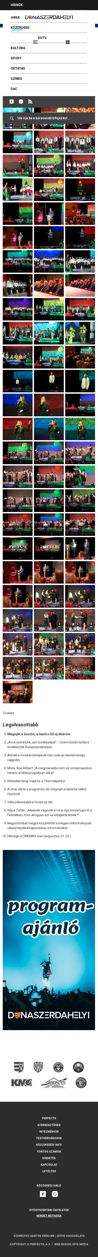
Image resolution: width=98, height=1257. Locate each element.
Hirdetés (49, 1158)
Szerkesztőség (49, 1125)
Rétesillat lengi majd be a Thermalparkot (36, 781)
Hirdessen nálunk (26, 15)
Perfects (49, 1118)
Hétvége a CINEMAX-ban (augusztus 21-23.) (39, 836)
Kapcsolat (49, 1164)
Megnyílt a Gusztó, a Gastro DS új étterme (38, 734)
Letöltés (49, 1171)
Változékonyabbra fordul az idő (29, 802)
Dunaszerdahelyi (12, 101)
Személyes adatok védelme (33, 1236)
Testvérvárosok (49, 1138)
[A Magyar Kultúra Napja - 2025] (18, 133)
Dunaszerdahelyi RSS (30, 101)
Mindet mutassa (49, 1215)
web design (62, 1244)
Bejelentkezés (85, 40)
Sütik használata (71, 1236)
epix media (80, 1244)
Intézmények (49, 1131)
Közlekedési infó (49, 1144)
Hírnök (17, 5)
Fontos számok (49, 1151)
